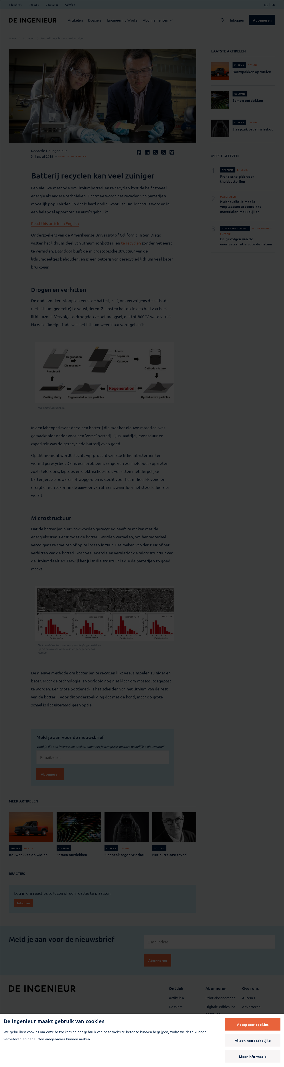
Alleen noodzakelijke (253, 1040)
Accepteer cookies (252, 1024)
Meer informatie (252, 1056)
